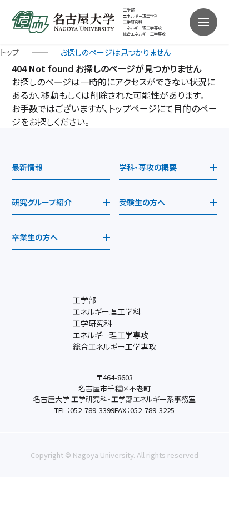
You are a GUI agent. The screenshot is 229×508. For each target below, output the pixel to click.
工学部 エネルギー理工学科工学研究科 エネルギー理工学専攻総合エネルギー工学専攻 (144, 22)
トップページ (132, 108)
